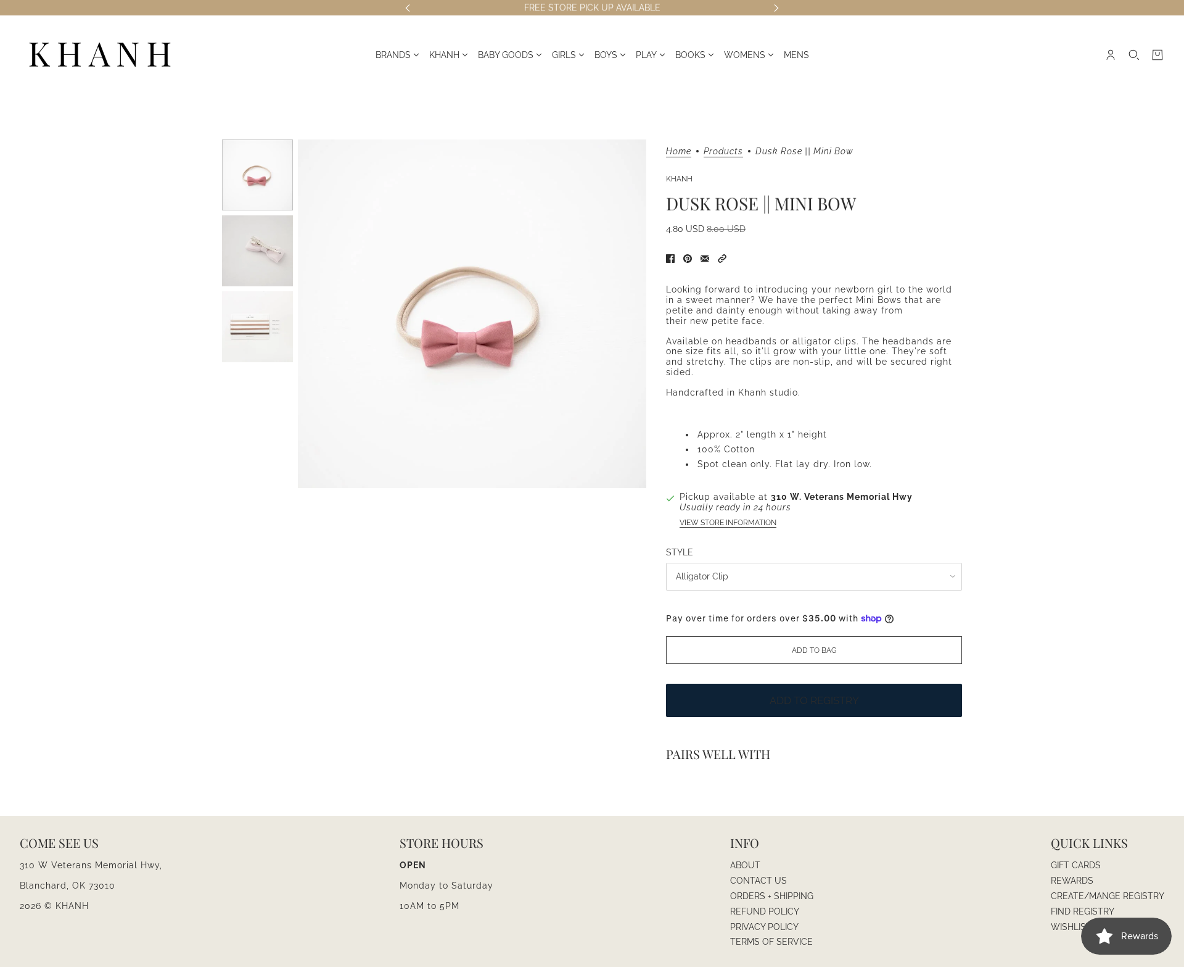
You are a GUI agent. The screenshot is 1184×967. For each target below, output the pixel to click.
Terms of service (771, 942)
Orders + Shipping (771, 896)
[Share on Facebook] (670, 258)
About (745, 865)
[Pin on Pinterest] (687, 258)
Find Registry (1082, 911)
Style (679, 552)
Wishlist (1071, 927)
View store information (728, 522)
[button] (722, 258)
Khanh (679, 179)
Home (678, 151)
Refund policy (764, 911)
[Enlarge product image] (472, 313)
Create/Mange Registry (1107, 896)
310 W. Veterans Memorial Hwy (842, 497)
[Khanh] (100, 55)
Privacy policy (764, 927)
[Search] (1134, 55)
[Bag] (1157, 55)
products (723, 151)
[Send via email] (705, 258)
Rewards (1072, 881)
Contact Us (758, 881)
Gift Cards (1076, 865)
